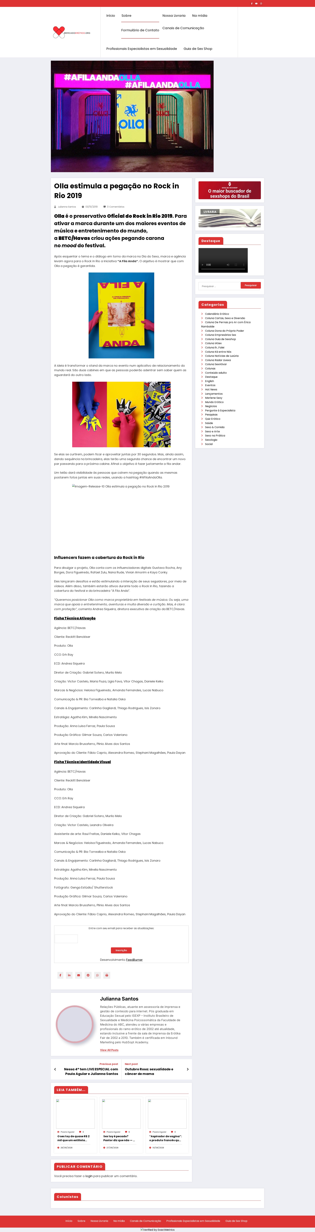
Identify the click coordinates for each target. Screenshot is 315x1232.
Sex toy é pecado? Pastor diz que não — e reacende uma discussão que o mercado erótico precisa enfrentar (119, 1138)
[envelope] (78, 975)
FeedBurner (134, 960)
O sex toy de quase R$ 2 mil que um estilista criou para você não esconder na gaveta (73, 1138)
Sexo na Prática (215, 435)
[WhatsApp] (97, 975)
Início (110, 15)
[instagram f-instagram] (261, 4)
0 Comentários (115, 206)
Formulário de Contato (140, 30)
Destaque (211, 377)
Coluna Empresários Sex (220, 335)
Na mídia (199, 15)
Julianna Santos (67, 206)
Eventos (210, 385)
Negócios (211, 406)
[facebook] (60, 975)
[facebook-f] (252, 4)
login (89, 1176)
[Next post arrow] (188, 1069)
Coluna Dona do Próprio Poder (224, 331)
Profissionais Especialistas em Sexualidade (141, 48)
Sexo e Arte (212, 431)
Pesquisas (211, 414)
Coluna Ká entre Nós (218, 352)
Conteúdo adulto (216, 373)
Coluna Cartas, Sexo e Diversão (225, 318)
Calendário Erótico (217, 314)
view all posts (109, 1050)
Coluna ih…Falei (214, 347)
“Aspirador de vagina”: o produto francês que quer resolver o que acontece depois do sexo (165, 1138)
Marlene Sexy (213, 398)
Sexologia (211, 440)
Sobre (126, 15)
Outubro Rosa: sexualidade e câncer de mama (149, 1071)
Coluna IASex (213, 343)
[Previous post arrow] (55, 1069)
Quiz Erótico (212, 419)
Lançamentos (214, 394)
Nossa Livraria (174, 15)
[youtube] (256, 4)
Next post (131, 1064)
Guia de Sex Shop (198, 48)
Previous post (109, 1064)
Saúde (209, 423)
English (209, 381)
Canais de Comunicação (183, 28)
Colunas (210, 368)
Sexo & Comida (214, 427)
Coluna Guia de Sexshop (220, 339)
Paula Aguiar (67, 1132)
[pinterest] (88, 975)
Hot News (211, 389)
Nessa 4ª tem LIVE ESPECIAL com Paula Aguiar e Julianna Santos (91, 1071)
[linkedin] (69, 975)
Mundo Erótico (214, 402)
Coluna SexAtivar (216, 364)
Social (209, 444)
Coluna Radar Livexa (218, 360)
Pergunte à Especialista (220, 410)
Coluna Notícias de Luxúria (222, 356)
